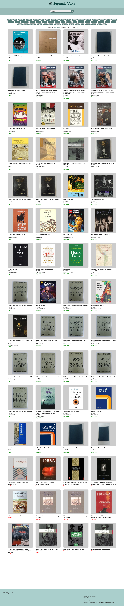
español (94, 24)
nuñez (104, 24)
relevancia (57, 27)
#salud (45, 24)
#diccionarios (81, 19)
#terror (77, 24)
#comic (47, 19)
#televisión (65, 24)
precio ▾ (70, 27)
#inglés (63, 22)
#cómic (74, 19)
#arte (15, 19)
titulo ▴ (75, 27)
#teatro (50, 24)
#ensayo (102, 19)
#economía (95, 19)
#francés (17, 22)
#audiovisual (21, 19)
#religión (39, 24)
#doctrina (88, 19)
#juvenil (74, 22)
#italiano (69, 22)
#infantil (57, 22)
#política (20, 24)
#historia (32, 22)
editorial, (88, 24)
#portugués (32, 24)
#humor (38, 22)
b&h (82, 24)
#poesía (113, 22)
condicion (63, 27)
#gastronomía (25, 22)
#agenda (10, 19)
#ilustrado (51, 22)
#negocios (94, 22)
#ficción (108, 19)
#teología (71, 24)
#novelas (108, 22)
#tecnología (57, 24)
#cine (42, 19)
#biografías (36, 19)
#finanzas (114, 19)
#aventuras (29, 19)
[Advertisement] (62, 572)
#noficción (101, 22)
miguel (99, 24)
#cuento (62, 19)
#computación (55, 19)
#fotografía (11, 22)
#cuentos (68, 19)
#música (87, 22)
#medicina (81, 22)
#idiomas (44, 22)
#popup (26, 24)
